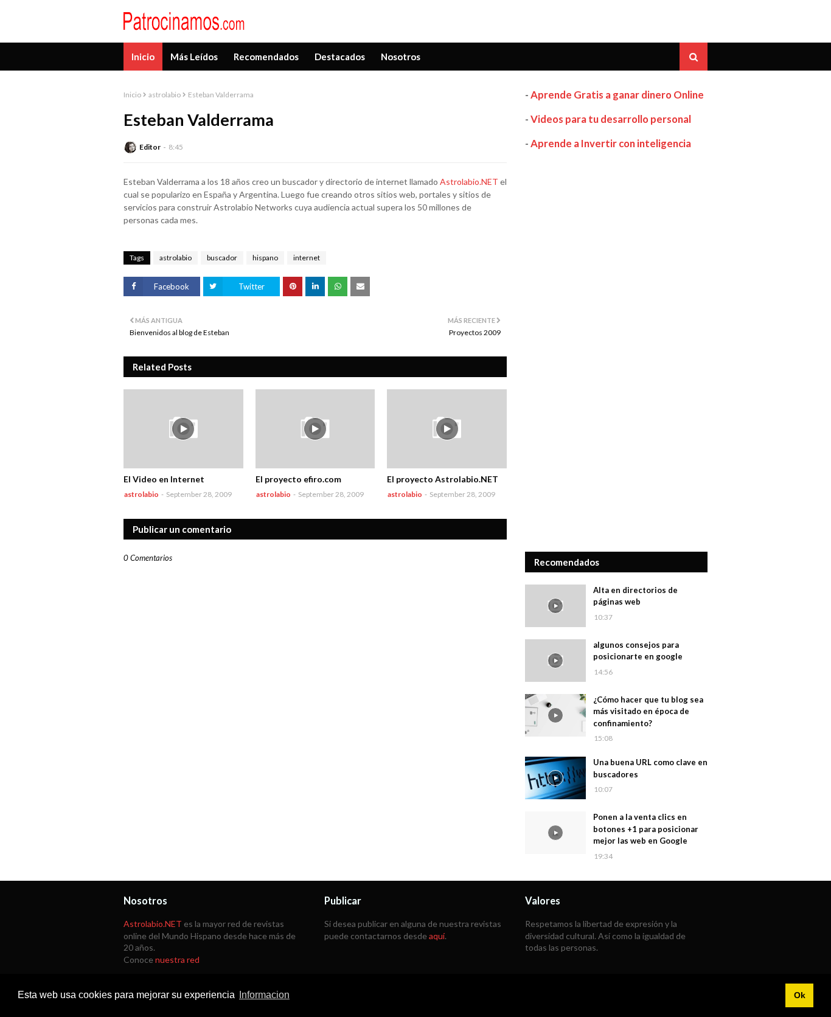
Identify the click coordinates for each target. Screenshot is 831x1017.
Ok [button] (799, 995)
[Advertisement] (616, 350)
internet (306, 257)
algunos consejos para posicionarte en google (638, 651)
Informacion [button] (264, 995)
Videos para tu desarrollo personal (610, 119)
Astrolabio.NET (469, 181)
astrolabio (164, 94)
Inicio (132, 94)
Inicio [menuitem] (143, 56)
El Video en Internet (163, 479)
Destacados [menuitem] (340, 56)
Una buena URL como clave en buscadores (650, 768)
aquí (437, 936)
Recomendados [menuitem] (266, 56)
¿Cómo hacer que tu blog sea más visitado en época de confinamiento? (648, 711)
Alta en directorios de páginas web (635, 596)
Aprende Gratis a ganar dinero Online (617, 94)
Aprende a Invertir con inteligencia (610, 143)
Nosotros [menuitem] (400, 56)
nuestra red (177, 959)
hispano (265, 257)
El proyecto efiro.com (298, 479)
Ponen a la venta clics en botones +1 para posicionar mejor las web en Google (645, 828)
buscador (222, 257)
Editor (150, 146)
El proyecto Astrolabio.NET (442, 479)
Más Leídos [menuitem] (194, 56)
